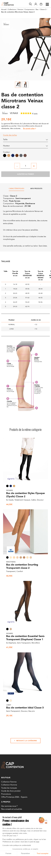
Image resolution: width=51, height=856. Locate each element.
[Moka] (16, 155)
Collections (12, 9)
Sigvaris (9, 490)
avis (34, 113)
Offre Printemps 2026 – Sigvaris (14, 796)
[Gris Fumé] (21, 155)
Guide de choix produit (10, 790)
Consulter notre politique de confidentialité (16, 845)
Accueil (3, 9)
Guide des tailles (10, 135)
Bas (37, 9)
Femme (20, 9)
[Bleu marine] (12, 155)
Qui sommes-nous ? (9, 806)
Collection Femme (8, 781)
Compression (29, 9)
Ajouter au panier (25, 174)
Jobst (8, 705)
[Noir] (4, 155)
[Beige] (8, 155)
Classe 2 (43, 9)
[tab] (16, 189)
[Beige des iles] (25, 155)
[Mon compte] (35, 4)
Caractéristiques (16, 189)
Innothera (10, 561)
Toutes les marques (9, 787)
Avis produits (36, 189)
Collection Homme (9, 784)
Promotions (6, 793)
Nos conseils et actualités (11, 809)
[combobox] (25, 140)
